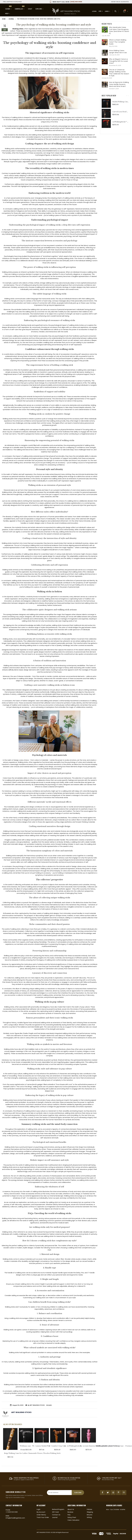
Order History (41, 1515)
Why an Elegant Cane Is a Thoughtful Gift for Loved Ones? (118, 61)
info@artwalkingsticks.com (15, 1518)
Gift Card (55, 1512)
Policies (89, 1509)
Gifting (89, 1517)
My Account (41, 1512)
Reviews (70, 1512)
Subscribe (77, 1493)
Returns (89, 1515)
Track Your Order (43, 1517)
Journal (54, 1517)
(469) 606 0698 (67, 2)
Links (107, 11)
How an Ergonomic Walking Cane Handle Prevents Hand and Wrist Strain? (119, 84)
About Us (71, 1509)
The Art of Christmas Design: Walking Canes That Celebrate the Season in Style (119, 73)
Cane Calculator (73, 1520)
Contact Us (56, 1515)
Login (94, 11)
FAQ (69, 1515)
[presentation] (126, 95)
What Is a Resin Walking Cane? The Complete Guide (117, 42)
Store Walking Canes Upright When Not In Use (118, 52)
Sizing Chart (72, 1517)
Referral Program (58, 1509)
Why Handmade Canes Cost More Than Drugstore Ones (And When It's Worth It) (119, 30)
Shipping (90, 1512)
